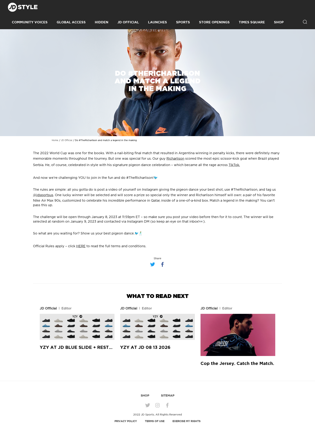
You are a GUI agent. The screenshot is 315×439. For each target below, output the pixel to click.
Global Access (71, 22)
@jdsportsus (43, 195)
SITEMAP (167, 395)
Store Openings (214, 22)
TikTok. (234, 165)
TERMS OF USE (154, 421)
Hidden (101, 22)
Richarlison (175, 158)
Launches (157, 22)
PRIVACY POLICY (125, 421)
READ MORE (77, 327)
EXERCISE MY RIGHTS (186, 421)
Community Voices (30, 22)
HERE (80, 246)
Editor (66, 308)
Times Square (252, 22)
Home (55, 140)
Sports (183, 22)
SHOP (279, 22)
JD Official (128, 22)
